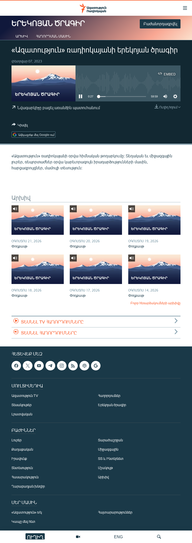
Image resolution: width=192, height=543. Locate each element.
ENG (118, 536)
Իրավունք (19, 458)
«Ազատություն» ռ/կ (27, 512)
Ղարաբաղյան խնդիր (28, 486)
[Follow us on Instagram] (61, 365)
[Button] (20, 125)
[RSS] (73, 365)
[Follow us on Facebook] (16, 365)
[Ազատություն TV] (78, 537)
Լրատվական (22, 414)
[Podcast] (84, 365)
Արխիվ (22, 36)
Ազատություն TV (25, 395)
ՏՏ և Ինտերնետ (111, 458)
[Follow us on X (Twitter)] (27, 365)
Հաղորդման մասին (53, 36)
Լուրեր (17, 440)
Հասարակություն (25, 477)
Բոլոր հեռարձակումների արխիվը (155, 303)
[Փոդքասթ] (38, 220)
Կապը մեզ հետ (23, 521)
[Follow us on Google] (95, 365)
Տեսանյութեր (22, 405)
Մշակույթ (105, 468)
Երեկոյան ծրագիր (112, 405)
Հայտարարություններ (115, 512)
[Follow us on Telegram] (50, 365)
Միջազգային (108, 449)
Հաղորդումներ (109, 395)
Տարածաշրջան (110, 440)
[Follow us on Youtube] (39, 365)
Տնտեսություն (22, 468)
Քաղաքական (22, 449)
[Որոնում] (159, 537)
